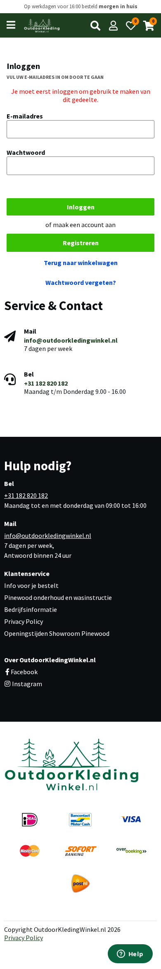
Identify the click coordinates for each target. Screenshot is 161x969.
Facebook (24, 672)
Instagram (26, 684)
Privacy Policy (23, 621)
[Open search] (95, 25)
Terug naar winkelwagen (81, 262)
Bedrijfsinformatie (30, 609)
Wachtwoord (26, 152)
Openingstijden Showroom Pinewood (56, 633)
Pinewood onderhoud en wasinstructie (58, 597)
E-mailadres (25, 116)
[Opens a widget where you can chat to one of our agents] (130, 954)
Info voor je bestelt (31, 585)
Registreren (81, 243)
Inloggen (81, 207)
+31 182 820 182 (46, 383)
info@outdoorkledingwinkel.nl (71, 340)
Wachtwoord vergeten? (80, 282)
